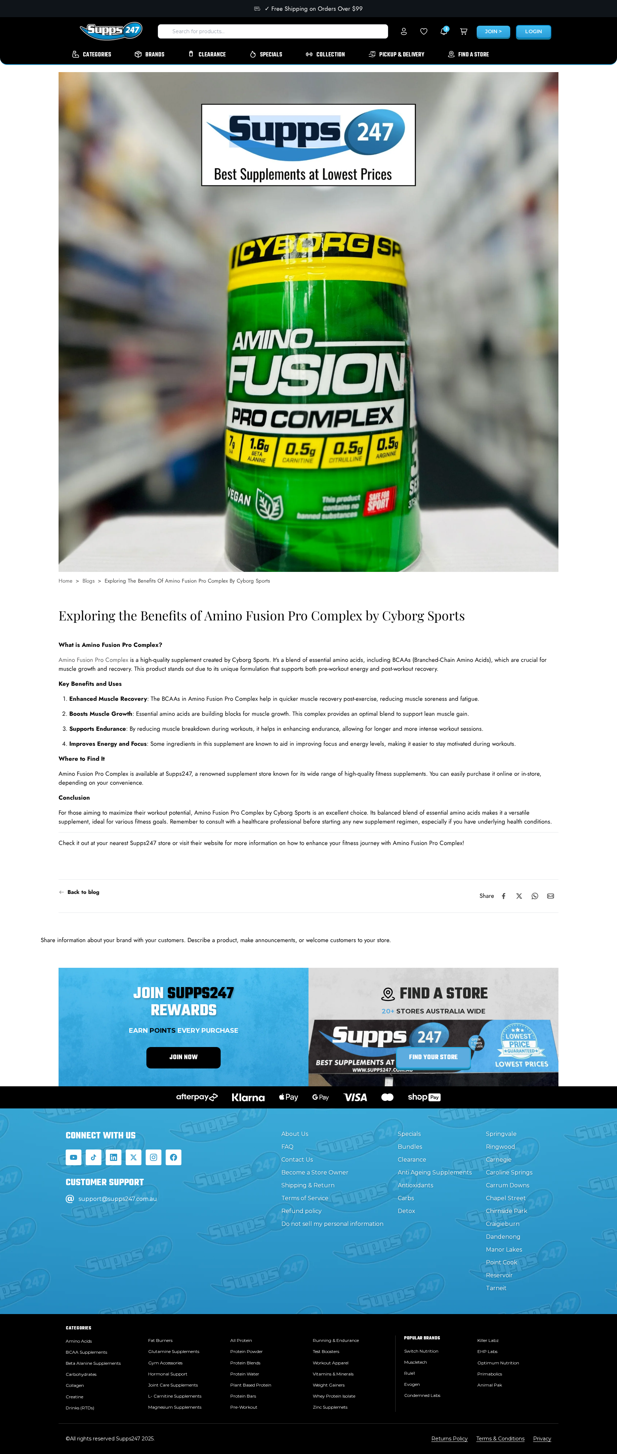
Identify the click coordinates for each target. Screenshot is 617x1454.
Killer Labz (488, 1340)
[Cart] (464, 31)
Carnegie (499, 1159)
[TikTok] (93, 1157)
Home (65, 581)
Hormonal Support (167, 1374)
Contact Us (297, 1159)
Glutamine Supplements (173, 1351)
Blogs (88, 581)
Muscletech (415, 1362)
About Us (294, 1134)
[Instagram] (153, 1157)
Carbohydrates (81, 1374)
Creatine (74, 1396)
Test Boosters (326, 1351)
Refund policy (301, 1211)
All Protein (241, 1340)
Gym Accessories (165, 1362)
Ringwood (500, 1146)
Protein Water (244, 1374)
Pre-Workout (243, 1407)
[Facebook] (173, 1157)
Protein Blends (245, 1362)
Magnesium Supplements (174, 1407)
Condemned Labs (422, 1395)
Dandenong (503, 1236)
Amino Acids (79, 1341)
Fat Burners (160, 1340)
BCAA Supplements (86, 1352)
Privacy (542, 1438)
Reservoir (499, 1275)
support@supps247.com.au (118, 1199)
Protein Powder (246, 1351)
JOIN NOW (183, 1057)
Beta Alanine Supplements (93, 1363)
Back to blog (83, 892)
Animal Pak (489, 1385)
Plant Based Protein (250, 1385)
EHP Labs (487, 1351)
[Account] (404, 31)
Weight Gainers (329, 1385)
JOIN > (493, 31)
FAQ (287, 1146)
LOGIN (533, 31)
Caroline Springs (509, 1172)
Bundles (410, 1146)
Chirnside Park (506, 1211)
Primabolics (489, 1374)
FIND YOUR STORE (433, 1057)
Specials (409, 1134)
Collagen (75, 1385)
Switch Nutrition (421, 1351)
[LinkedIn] (113, 1157)
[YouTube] (73, 1157)
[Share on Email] (550, 896)
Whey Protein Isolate (334, 1396)
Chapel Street (506, 1198)
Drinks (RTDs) (80, 1407)
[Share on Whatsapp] (535, 896)
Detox (406, 1211)
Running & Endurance (336, 1340)
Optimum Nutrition (498, 1362)
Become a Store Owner (314, 1172)
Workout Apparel (330, 1362)
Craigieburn (503, 1224)
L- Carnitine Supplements (174, 1396)
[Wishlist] (424, 31)
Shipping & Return (308, 1185)
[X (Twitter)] (133, 1157)
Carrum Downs (507, 1185)
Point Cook (501, 1262)
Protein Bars (243, 1396)
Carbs (406, 1198)
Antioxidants (415, 1185)
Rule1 (409, 1373)
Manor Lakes (504, 1249)
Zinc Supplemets (330, 1407)
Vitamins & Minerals (333, 1374)
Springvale (501, 1134)
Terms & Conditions (500, 1438)
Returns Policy (449, 1438)
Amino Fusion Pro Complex (93, 659)
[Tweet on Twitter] (519, 896)
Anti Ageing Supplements (435, 1172)
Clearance (412, 1159)
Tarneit (496, 1288)
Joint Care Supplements (173, 1385)
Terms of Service (304, 1198)
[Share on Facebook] (503, 896)
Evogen (412, 1384)
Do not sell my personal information (332, 1224)
